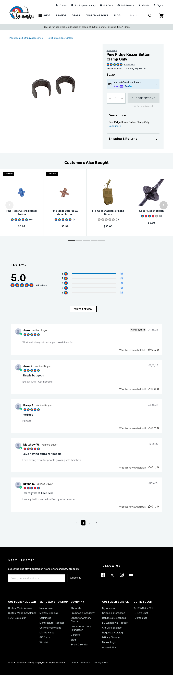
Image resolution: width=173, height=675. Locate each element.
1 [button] (83, 522)
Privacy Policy (101, 662)
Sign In (160, 5)
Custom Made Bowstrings (22, 612)
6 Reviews (129, 64)
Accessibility (109, 647)
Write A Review (83, 309)
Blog (117, 15)
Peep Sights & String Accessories (26, 38)
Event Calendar (79, 644)
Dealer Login (109, 642)
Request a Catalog (112, 632)
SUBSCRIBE (75, 577)
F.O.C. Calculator (17, 617)
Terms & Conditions (80, 662)
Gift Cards (45, 637)
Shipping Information (113, 612)
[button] (1, 205)
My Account (108, 608)
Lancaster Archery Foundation (81, 628)
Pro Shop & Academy (83, 612)
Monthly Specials (49, 612)
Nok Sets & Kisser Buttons (60, 38)
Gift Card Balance (112, 627)
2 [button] (89, 522)
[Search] (151, 15)
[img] (108, 64)
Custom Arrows (96, 15)
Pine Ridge (112, 50)
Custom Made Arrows (20, 608)
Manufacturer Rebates (52, 622)
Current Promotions (50, 627)
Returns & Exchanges (114, 617)
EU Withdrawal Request (115, 622)
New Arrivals (46, 608)
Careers (75, 634)
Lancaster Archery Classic (81, 619)
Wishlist (146, 5)
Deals (76, 15)
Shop (46, 15)
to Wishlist (145, 106)
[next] (163, 205)
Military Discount (111, 637)
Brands (61, 15)
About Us (76, 608)
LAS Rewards (47, 632)
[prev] (9, 205)
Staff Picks (45, 617)
